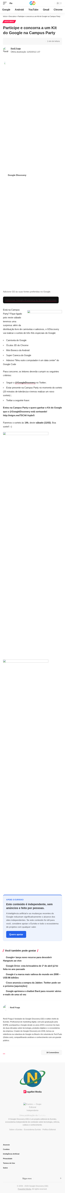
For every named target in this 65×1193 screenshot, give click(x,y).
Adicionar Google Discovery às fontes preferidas (31, 300)
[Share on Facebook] (10, 41)
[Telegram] (36, 1013)
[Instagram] (18, 1013)
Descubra (12, 16)
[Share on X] (14, 41)
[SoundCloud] (32, 1013)
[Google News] (45, 1178)
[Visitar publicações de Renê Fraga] (6, 50)
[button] (5, 3)
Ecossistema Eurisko (32, 1130)
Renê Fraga (16, 48)
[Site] (4, 1013)
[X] (11, 1013)
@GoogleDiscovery (25, 382)
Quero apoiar (16, 934)
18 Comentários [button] (52, 1052)
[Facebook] (7, 1013)
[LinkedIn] (25, 1013)
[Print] (24, 41)
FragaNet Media (24, 1189)
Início (5, 16)
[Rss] (60, 1178)
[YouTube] (15, 1013)
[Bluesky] (43, 1013)
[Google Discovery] (32, 3)
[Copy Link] (19, 41)
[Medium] (29, 1013)
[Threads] (39, 1013)
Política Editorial (49, 1130)
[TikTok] (22, 1013)
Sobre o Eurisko (15, 1130)
